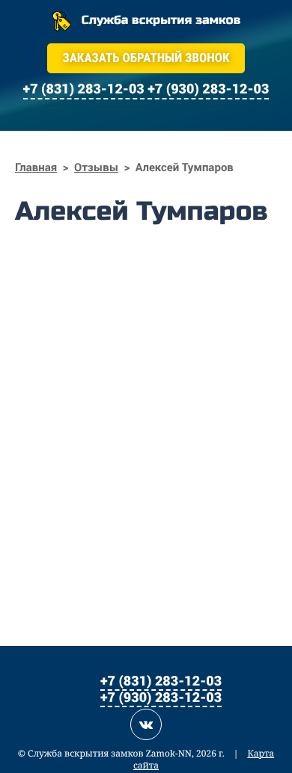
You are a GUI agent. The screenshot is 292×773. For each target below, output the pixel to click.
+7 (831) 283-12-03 (161, 680)
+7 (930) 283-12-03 (161, 697)
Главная (36, 167)
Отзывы (96, 167)
